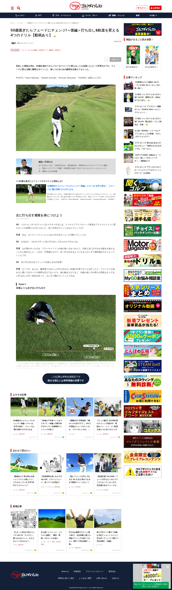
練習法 (51, 50)
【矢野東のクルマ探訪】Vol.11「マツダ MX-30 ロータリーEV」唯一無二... (147, 85)
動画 (138, 15)
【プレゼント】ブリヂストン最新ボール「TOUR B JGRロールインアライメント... (147, 109)
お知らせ (115, 578)
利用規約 (77, 571)
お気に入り (116, 59)
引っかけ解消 (32, 50)
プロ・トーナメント (63, 15)
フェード (24, 50)
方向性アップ (43, 50)
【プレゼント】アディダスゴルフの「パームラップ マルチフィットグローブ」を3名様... (147, 170)
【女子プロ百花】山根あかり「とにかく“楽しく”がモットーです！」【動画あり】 (147, 158)
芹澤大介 (58, 50)
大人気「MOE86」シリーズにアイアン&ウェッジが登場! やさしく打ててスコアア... (147, 134)
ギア (40, 15)
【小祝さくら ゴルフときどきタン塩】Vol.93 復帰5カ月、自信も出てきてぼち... (147, 97)
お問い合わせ (101, 578)
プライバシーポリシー (95, 571)
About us (65, 571)
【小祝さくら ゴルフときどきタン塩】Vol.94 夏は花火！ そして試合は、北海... (148, 121)
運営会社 (112, 571)
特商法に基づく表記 (66, 578)
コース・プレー (91, 15)
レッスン (21, 15)
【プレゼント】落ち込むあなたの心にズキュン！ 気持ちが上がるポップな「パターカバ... (147, 146)
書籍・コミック (118, 15)
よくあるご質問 (85, 578)
